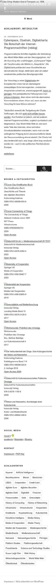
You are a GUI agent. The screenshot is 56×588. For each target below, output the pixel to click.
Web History (29, 553)
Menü (29, 18)
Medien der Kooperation (16, 527)
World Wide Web (36, 558)
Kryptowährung (25, 512)
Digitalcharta (30, 80)
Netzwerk (10, 538)
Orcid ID (8, 435)
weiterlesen (9, 153)
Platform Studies (13, 543)
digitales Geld (12, 492)
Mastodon (18, 439)
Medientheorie (12, 533)
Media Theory (34, 522)
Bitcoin (26, 477)
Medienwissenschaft (31, 533)
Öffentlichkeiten (27, 563)
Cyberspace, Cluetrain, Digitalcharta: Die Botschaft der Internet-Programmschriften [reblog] (26, 44)
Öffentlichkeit (11, 563)
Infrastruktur (11, 507)
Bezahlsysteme (12, 477)
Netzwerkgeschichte (27, 538)
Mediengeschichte (38, 527)
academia (8, 439)
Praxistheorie (11, 548)
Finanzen (37, 492)
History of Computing (15, 502)
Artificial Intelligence (25, 472)
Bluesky (28, 439)
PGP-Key (20, 453)
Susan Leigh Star (13, 553)
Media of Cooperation (15, 522)
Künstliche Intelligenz (15, 517)
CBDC (8, 482)
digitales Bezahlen (29, 487)
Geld (24, 497)
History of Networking (37, 502)
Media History (34, 517)
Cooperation (20, 482)
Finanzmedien (12, 497)
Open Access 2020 (12, 371)
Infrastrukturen (26, 507)
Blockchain (37, 477)
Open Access (10, 234)
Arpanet (9, 472)
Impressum (9, 453)
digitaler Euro (11, 487)
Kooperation (41, 507)
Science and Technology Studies (35, 548)
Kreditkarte (10, 512)
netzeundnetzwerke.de (27, 6)
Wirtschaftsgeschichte (15, 558)
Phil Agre (43, 538)
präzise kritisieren (12, 97)
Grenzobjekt (34, 497)
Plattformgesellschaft (33, 543)
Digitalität (25, 492)
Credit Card (34, 482)
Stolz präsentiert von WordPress (30, 581)
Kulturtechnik (41, 512)
